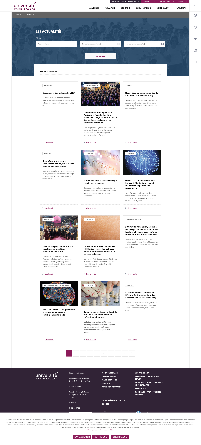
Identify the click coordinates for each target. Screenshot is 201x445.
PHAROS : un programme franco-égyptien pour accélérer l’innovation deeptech (57, 249)
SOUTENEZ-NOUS (165, 1)
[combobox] (56, 44)
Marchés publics (109, 380)
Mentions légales (110, 373)
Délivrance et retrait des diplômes (147, 377)
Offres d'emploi (109, 376)
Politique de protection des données (148, 393)
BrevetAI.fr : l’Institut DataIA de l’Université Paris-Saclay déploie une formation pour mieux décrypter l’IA (140, 184)
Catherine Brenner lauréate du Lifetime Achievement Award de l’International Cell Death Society (140, 295)
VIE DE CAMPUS (163, 8)
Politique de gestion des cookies (100, 430)
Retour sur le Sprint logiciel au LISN (58, 93)
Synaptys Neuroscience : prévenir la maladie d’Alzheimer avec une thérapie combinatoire (100, 314)
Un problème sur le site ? (113, 400)
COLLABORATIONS (143, 8)
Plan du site (140, 388)
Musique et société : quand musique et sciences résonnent (100, 181)
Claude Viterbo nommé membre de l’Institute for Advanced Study (141, 94)
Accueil (19, 15)
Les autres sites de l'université (124, 1)
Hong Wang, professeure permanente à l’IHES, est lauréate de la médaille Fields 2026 (58, 164)
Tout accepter (82, 437)
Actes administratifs (111, 387)
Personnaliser (120, 437)
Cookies (105, 404)
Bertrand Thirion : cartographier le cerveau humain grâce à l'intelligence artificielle (58, 312)
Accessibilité (147, 1)
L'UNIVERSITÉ (181, 8)
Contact (106, 383)
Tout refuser (100, 437)
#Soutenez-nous (142, 373)
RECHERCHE (125, 8)
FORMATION (110, 8)
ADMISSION (94, 8)
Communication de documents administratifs (149, 383)
